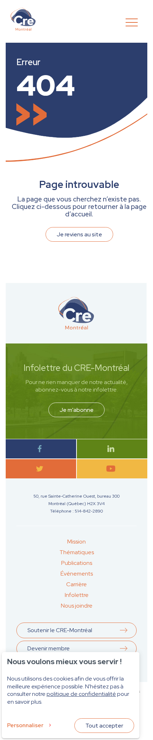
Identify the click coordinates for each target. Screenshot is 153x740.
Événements (76, 573)
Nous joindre (77, 605)
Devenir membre (48, 648)
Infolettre (77, 595)
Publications (76, 563)
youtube (112, 468)
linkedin (112, 448)
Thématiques (76, 552)
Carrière (76, 584)
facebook (41, 448)
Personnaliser (25, 725)
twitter (41, 468)
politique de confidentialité (81, 694)
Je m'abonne (76, 410)
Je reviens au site (79, 234)
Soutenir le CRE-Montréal (59, 630)
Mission (76, 541)
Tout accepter (104, 725)
